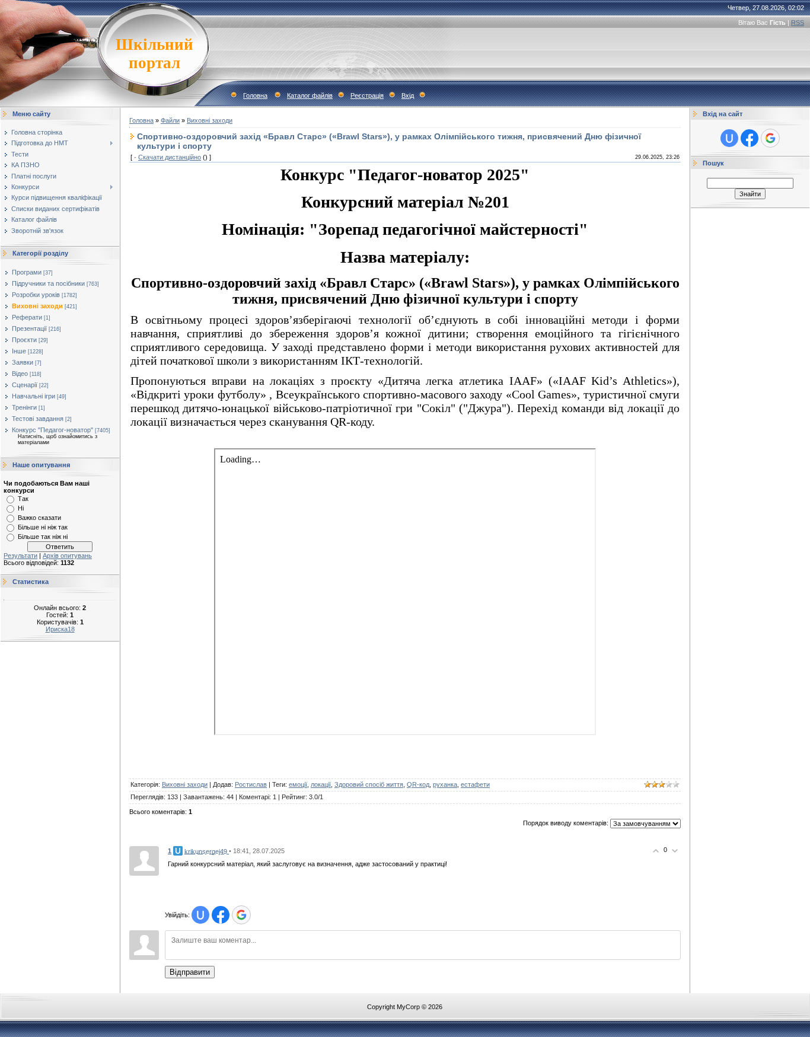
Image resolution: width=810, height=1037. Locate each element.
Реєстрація (367, 95)
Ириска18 (60, 629)
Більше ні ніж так (43, 527)
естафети (475, 784)
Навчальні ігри (33, 396)
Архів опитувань (67, 555)
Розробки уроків (36, 294)
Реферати (27, 317)
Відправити (190, 972)
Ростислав (251, 784)
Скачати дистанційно (169, 157)
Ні (21, 508)
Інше (19, 351)
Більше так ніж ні (43, 536)
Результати (20, 555)
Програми (27, 272)
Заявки (22, 362)
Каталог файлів (310, 95)
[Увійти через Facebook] (220, 915)
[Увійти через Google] (241, 914)
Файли (170, 120)
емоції (298, 784)
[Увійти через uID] (200, 915)
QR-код (418, 784)
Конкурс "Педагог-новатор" (52, 429)
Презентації (29, 328)
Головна (255, 95)
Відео (20, 373)
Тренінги (24, 407)
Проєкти (24, 339)
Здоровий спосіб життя (368, 784)
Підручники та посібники (48, 283)
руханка (445, 784)
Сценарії (24, 384)
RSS (797, 22)
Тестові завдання (37, 418)
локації (321, 784)
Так (23, 498)
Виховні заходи (37, 305)
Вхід (407, 95)
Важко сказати (39, 517)
